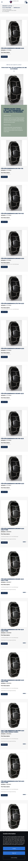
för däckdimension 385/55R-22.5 (12, 483)
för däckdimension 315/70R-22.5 (12, 438)
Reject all (14, 853)
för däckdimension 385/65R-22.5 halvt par (12, 681)
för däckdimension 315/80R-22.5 (12, 393)
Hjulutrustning (6, 7)
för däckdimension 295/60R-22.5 (12, 258)
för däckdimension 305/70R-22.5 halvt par (12, 782)
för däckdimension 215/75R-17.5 (12, 168)
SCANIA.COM (15, 1)
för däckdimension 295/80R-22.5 (12, 348)
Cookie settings (14, 857)
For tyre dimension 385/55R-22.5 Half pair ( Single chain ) (12, 731)
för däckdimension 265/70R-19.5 (12, 213)
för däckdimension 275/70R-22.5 (12, 303)
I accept (14, 848)
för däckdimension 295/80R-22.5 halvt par (12, 529)
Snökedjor (17, 7)
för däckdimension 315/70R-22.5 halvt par (12, 630)
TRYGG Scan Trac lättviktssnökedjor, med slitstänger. (14, 110)
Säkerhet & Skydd (7, 5)
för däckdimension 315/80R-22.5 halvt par (12, 579)
